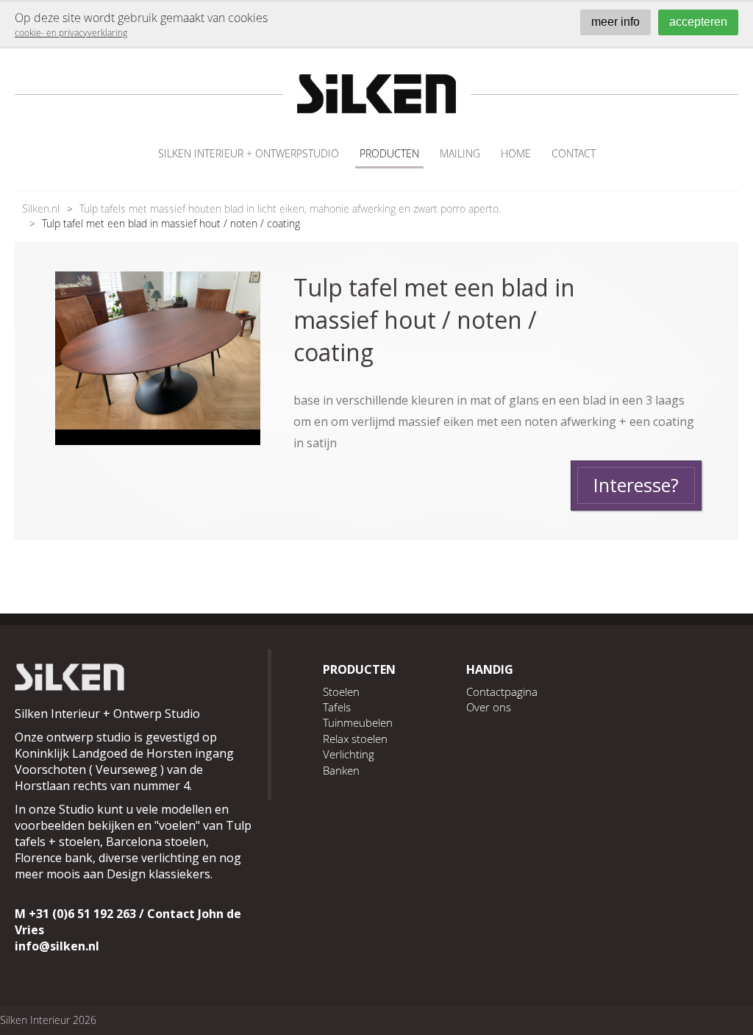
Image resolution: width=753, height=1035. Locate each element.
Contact (574, 153)
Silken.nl (41, 209)
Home (516, 153)
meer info (615, 21)
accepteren (698, 21)
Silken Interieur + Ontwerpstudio (248, 153)
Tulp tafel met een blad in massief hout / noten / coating (171, 223)
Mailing (460, 153)
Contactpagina (502, 691)
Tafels (337, 707)
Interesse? (636, 484)
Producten (389, 153)
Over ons (488, 707)
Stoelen (341, 691)
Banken (341, 770)
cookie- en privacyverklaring (71, 32)
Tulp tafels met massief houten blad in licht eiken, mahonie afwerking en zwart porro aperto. (290, 209)
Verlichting (348, 754)
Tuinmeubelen (358, 722)
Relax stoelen (355, 738)
